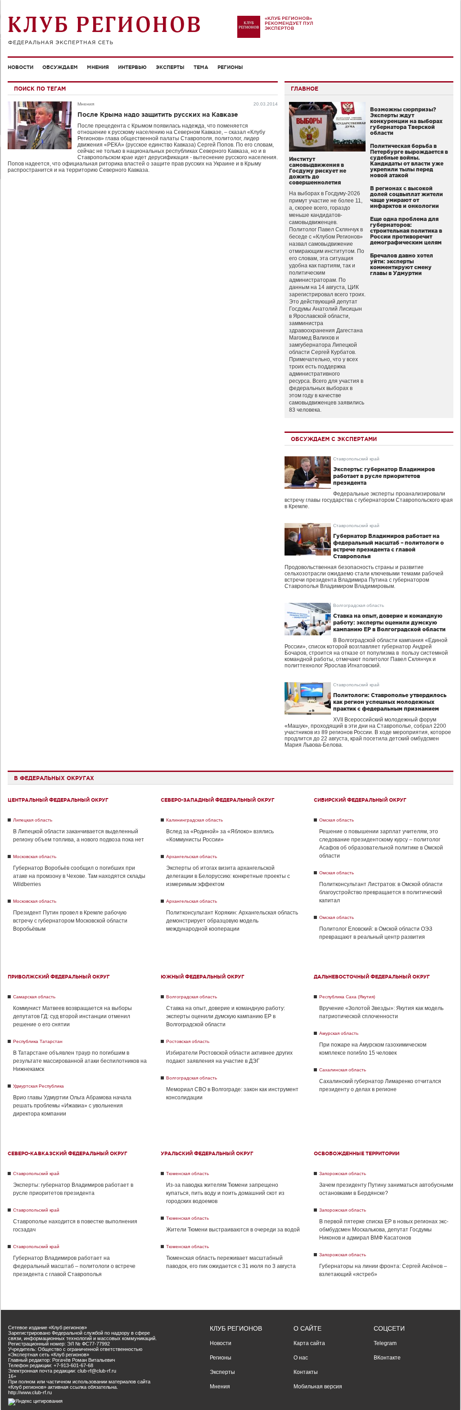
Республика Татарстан (38, 1041)
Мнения (98, 67)
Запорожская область (342, 1173)
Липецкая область (32, 820)
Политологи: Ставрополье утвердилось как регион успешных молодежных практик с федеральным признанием (390, 702)
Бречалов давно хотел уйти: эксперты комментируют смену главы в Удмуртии (401, 264)
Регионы (230, 67)
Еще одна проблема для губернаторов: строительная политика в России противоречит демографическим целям (406, 230)
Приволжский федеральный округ (59, 976)
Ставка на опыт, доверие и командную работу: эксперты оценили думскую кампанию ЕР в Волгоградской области (389, 622)
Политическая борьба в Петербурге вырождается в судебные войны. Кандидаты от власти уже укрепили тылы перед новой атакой (409, 160)
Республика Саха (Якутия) (347, 996)
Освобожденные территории (356, 1153)
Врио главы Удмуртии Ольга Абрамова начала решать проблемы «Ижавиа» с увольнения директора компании (72, 1105)
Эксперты (170, 67)
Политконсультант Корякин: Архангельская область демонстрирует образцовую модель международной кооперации (232, 920)
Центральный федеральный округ (58, 800)
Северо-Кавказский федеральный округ (67, 1153)
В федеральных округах (54, 778)
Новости (20, 67)
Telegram (385, 1343)
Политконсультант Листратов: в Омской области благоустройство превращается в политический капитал (381, 892)
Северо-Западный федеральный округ (218, 800)
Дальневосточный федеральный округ (372, 976)
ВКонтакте (387, 1358)
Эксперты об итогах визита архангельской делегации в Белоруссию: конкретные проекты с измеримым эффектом (228, 876)
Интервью (132, 67)
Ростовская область (187, 1041)
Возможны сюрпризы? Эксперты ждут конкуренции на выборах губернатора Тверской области (406, 121)
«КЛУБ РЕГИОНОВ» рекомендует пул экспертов (289, 23)
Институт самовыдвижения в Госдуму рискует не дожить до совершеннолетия (317, 170)
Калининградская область (194, 820)
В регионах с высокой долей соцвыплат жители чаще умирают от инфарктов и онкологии (406, 197)
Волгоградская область (358, 605)
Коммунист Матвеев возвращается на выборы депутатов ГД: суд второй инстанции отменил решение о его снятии (72, 1016)
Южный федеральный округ (202, 976)
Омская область (336, 820)
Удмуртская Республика (38, 1086)
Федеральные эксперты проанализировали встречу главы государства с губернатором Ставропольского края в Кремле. (369, 500)
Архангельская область (191, 856)
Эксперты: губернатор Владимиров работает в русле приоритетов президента (384, 476)
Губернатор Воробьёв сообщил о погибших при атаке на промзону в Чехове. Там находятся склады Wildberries (79, 876)
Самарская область (34, 996)
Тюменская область (187, 1173)
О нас (301, 1358)
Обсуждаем (60, 67)
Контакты (306, 1372)
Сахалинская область (342, 1069)
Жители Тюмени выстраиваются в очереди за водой (233, 1229)
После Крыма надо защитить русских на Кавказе (157, 114)
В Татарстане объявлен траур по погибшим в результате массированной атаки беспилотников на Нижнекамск (80, 1061)
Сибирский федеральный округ (360, 800)
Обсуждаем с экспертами (334, 439)
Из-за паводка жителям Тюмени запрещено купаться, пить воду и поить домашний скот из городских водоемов (225, 1193)
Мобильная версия (318, 1386)
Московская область (34, 856)
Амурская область (338, 1033)
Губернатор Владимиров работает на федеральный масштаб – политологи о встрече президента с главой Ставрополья (74, 1266)
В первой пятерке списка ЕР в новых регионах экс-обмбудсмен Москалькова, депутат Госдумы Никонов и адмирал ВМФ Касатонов (383, 1229)
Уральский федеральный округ (207, 1153)
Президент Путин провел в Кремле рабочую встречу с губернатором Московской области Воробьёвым (70, 920)
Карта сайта (309, 1343)
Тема (201, 67)
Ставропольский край (356, 458)
